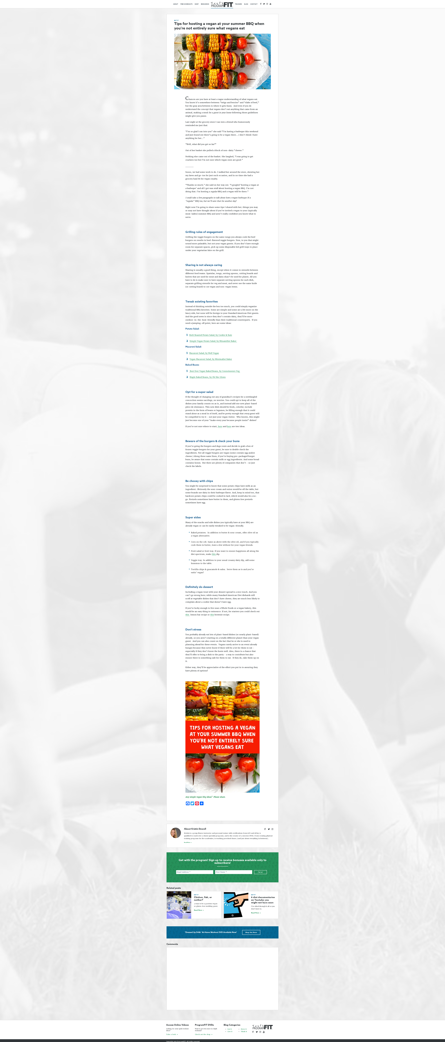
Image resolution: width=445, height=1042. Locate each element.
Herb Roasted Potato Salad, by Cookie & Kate (210, 335)
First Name (221, 872)
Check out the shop (202, 1034)
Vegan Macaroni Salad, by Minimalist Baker (211, 359)
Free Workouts (186, 4)
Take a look (171, 1034)
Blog (246, 4)
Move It (244, 1029)
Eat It (176, 20)
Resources (205, 4)
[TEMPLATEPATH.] (222, 4)
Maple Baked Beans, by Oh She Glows (208, 377)
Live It (229, 1031)
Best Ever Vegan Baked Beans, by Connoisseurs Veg (214, 371)
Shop (197, 4)
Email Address (183, 872)
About (175, 4)
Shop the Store (251, 932)
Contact (253, 4)
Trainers (238, 4)
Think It (244, 1031)
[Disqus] (222, 978)
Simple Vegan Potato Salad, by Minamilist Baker (213, 341)
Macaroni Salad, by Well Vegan (204, 353)
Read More (187, 842)
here (220, 426)
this (214, 554)
